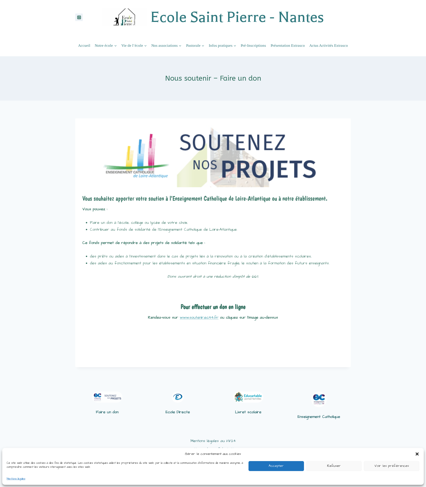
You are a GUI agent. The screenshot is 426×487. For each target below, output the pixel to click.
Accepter (276, 466)
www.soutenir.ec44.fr (199, 317)
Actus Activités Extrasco (328, 45)
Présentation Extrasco (288, 45)
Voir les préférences (391, 466)
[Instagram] (79, 17)
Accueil (84, 45)
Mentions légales (16, 479)
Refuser (334, 466)
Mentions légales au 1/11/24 (213, 441)
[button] (417, 454)
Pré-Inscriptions (253, 45)
